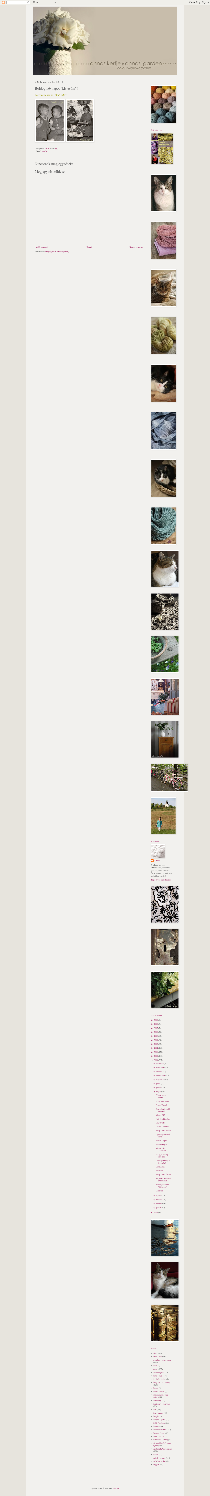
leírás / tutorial (158, 1436)
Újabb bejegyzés (42, 246)
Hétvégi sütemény (163, 1119)
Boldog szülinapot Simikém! (163, 1161)
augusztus (160, 1079)
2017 (156, 1028)
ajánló (155, 1353)
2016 (156, 1032)
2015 (156, 1035)
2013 (156, 1044)
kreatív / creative (159, 1429)
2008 (156, 1212)
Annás (157, 860)
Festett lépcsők (161, 1105)
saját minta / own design (162, 1448)
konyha (156, 1416)
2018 (156, 1024)
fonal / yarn (157, 1375)
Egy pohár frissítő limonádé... (163, 1110)
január (158, 1207)
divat (155, 1365)
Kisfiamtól (160, 1170)
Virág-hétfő (160, 1115)
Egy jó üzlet (160, 1122)
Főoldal (89, 246)
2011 (156, 1052)
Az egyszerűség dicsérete (162, 1155)
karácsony (157, 1400)
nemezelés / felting (160, 1439)
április (158, 1195)
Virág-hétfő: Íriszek (163, 1174)
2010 (156, 1056)
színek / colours (159, 1457)
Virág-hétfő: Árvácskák (161, 1149)
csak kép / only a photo (162, 1360)
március (159, 1199)
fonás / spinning (159, 1379)
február (159, 1203)
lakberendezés (158, 1433)
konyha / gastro (159, 1419)
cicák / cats (157, 1356)
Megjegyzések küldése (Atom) (57, 251)
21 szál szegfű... (162, 1140)
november (160, 1067)
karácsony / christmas (161, 1403)
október (159, 1071)
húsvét (155, 1388)
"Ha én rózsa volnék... (161, 1096)
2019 (156, 1020)
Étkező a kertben (162, 1126)
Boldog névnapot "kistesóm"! (162, 1185)
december (160, 1063)
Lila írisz (159, 1190)
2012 (156, 1047)
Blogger (116, 1488)
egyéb (44, 151)
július (158, 1083)
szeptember (160, 1075)
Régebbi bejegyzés (136, 246)
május (158, 1091)
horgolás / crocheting (161, 1382)
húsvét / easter (158, 1391)
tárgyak (156, 1464)
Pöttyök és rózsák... (163, 1101)
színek (155, 1454)
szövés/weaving (159, 1461)
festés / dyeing (159, 1372)
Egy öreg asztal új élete (163, 1135)
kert (154, 1409)
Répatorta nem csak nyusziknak (163, 1179)
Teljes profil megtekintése (161, 879)
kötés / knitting (159, 1422)
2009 (156, 1060)
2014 (156, 1040)
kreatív (156, 1426)
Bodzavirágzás (161, 1144)
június (158, 1087)
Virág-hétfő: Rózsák (164, 1130)
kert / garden (158, 1412)
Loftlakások (160, 1166)
